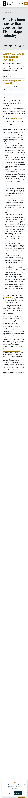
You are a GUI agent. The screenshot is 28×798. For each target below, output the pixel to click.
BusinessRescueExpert (9, 297)
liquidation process (17, 118)
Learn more (15, 788)
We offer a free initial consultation (11, 351)
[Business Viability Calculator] (26, 3)
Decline (11, 793)
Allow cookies (17, 793)
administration (20, 117)
